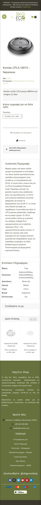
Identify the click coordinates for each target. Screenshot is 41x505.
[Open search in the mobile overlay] (12, 17)
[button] (4, 16)
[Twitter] (18, 480)
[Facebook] (10, 480)
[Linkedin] (31, 480)
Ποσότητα (6, 112)
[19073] (20, 44)
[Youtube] (22, 480)
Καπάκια (16, 81)
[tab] (20, 149)
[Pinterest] (27, 480)
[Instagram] (14, 480)
